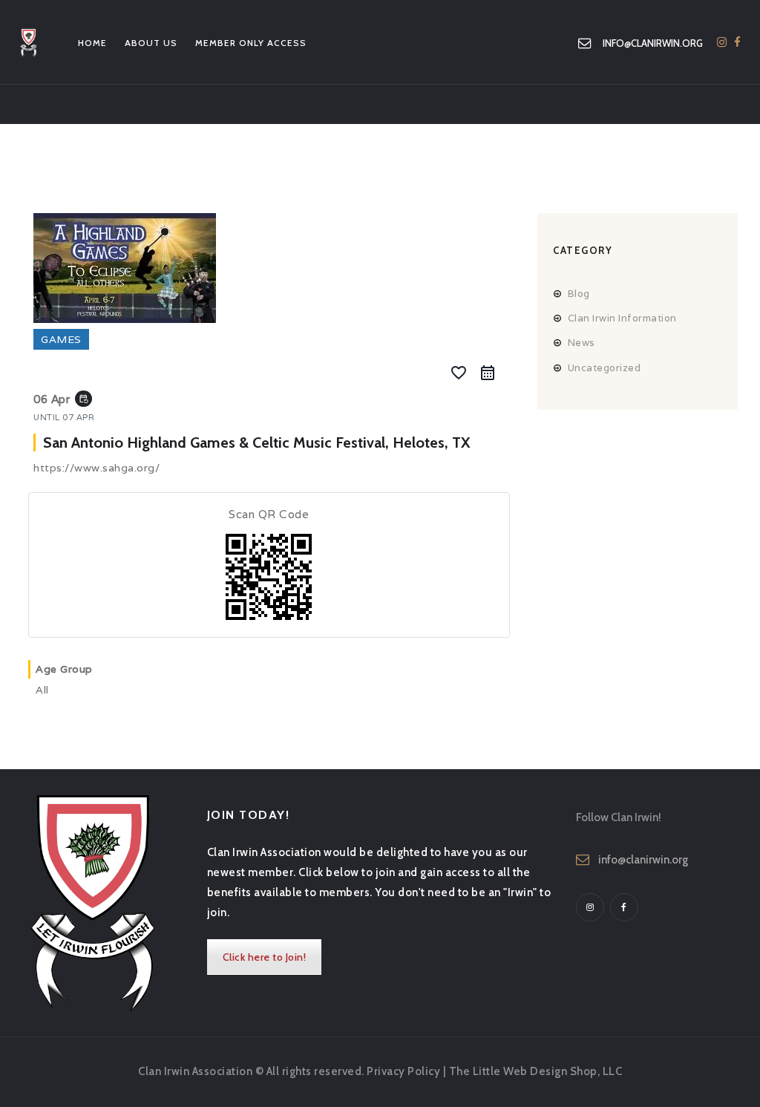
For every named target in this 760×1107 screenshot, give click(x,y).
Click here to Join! (265, 957)
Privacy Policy (403, 1071)
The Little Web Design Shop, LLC (536, 1071)
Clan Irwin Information (622, 318)
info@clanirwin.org (643, 859)
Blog (579, 293)
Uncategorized (604, 368)
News (581, 342)
